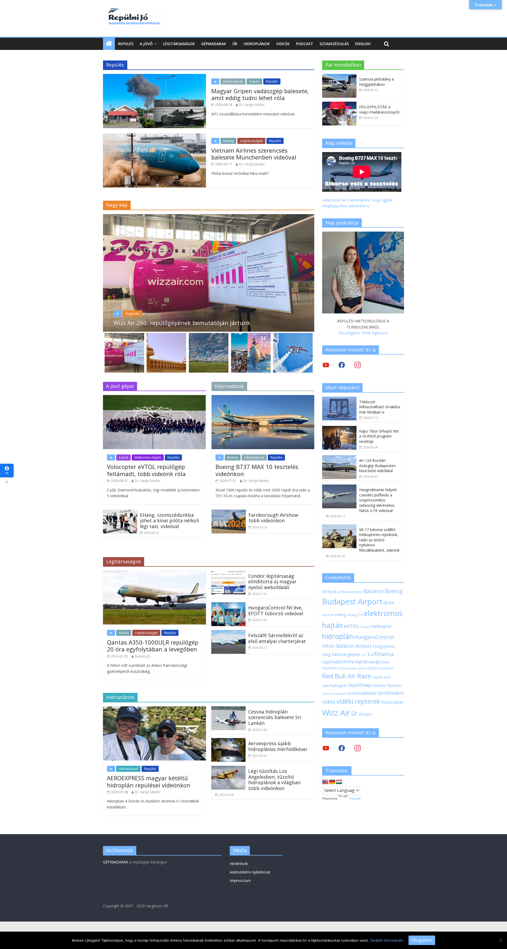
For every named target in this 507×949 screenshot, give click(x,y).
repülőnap (359, 685)
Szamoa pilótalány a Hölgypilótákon (376, 82)
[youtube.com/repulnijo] (326, 747)
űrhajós (365, 714)
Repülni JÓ (142, 656)
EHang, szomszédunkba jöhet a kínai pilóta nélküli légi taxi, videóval (169, 520)
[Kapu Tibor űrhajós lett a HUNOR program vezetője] (339, 428)
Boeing (228, 141)
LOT (364, 655)
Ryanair (394, 685)
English (362, 43)
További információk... (388, 940)
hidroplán (337, 636)
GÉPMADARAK (115, 862)
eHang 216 (355, 615)
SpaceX (340, 693)
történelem (390, 692)
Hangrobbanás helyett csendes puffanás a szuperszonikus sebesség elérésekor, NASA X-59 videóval (378, 500)
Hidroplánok (257, 43)
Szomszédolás (334, 43)
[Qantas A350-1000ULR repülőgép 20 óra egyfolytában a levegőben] (154, 574)
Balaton (374, 591)
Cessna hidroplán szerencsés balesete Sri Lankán (274, 717)
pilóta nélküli (357, 668)
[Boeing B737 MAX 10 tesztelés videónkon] (263, 398)
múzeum (329, 667)
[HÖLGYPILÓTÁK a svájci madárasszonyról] (339, 104)
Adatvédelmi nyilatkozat (250, 872)
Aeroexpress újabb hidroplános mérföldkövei (277, 746)
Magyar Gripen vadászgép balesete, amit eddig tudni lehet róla (260, 94)
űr (354, 713)
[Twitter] (326, 364)
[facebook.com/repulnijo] (341, 747)
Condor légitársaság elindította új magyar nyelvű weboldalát (272, 581)
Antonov (356, 592)
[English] (325, 782)
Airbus (124, 633)
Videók (283, 43)
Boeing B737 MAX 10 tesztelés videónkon (256, 470)
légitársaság (367, 662)
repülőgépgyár (334, 685)
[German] (332, 782)
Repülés (125, 43)
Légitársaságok (179, 43)
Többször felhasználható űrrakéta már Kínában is (379, 407)
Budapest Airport (352, 601)
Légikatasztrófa (338, 662)
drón (388, 602)
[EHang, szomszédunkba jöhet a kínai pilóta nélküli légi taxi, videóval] (120, 513)
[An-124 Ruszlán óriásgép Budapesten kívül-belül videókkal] (339, 458)
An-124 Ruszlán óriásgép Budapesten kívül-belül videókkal (377, 465)
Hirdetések (239, 863)
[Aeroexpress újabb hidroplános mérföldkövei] (228, 741)
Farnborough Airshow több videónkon (273, 518)
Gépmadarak (213, 43)
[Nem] (500, 940)
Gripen (254, 81)
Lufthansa (381, 653)
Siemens (328, 694)
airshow (343, 592)
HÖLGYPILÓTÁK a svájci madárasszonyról (379, 109)
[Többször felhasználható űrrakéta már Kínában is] (339, 399)
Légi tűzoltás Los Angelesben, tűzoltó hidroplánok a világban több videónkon (274, 779)
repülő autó (381, 677)
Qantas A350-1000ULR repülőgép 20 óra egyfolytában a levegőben (152, 645)
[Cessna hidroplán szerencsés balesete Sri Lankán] (228, 709)
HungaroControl (374, 637)
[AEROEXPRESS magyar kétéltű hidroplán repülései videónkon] (154, 709)
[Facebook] (341, 364)
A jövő (146, 43)
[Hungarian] (339, 782)
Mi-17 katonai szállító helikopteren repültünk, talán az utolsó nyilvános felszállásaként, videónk (379, 540)
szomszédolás (361, 693)
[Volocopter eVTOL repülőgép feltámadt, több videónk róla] (154, 398)
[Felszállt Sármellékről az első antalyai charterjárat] (228, 633)
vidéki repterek (358, 701)
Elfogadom (422, 940)
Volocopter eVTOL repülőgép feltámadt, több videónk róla (146, 470)
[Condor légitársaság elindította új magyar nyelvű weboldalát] (228, 574)
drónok (327, 615)
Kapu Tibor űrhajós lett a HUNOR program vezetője (379, 436)
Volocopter (392, 702)
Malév (385, 662)
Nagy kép (132, 313)
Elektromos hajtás (147, 457)
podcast (387, 668)
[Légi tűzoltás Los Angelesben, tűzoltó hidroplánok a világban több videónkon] (228, 769)
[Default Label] (357, 747)
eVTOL (351, 626)
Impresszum (240, 880)
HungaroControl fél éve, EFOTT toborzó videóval (275, 610)
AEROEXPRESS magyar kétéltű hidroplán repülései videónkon (148, 781)
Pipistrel (374, 668)
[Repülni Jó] (133, 8)
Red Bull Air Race (346, 676)
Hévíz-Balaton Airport (347, 646)
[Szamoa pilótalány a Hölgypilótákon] (339, 76)
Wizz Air (336, 712)
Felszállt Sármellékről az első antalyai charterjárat (277, 638)
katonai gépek (346, 654)
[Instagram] (357, 364)
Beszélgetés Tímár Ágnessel (363, 332)
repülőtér (379, 685)
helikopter (382, 626)
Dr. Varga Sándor (252, 104)
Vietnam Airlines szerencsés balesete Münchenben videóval (253, 153)
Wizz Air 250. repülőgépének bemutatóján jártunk (182, 323)
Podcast (304, 43)
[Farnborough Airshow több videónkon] (229, 513)
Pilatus (342, 668)
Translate (355, 798)
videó (328, 701)
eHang (340, 614)
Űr (234, 43)
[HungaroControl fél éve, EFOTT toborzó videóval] (228, 605)
